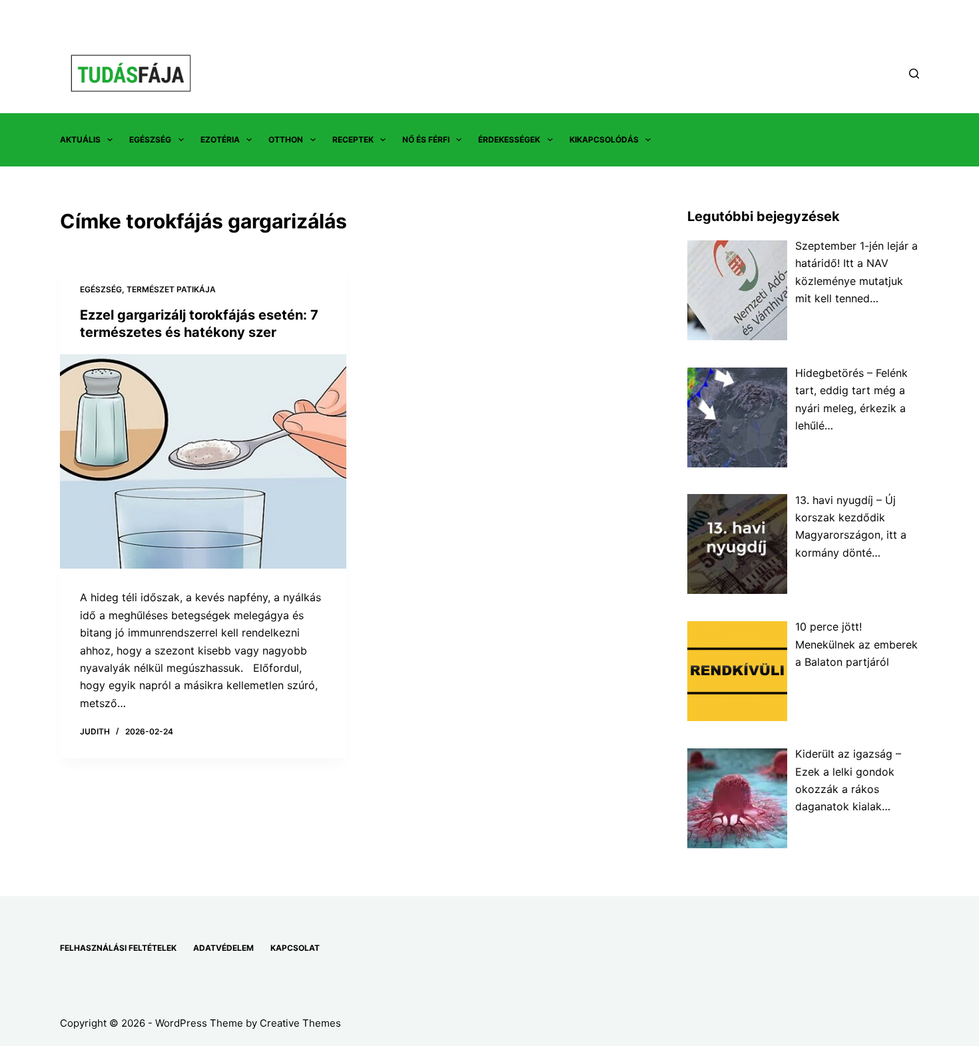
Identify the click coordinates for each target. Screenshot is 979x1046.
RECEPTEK (353, 139)
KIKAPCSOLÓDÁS (604, 139)
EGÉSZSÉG (150, 139)
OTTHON (285, 139)
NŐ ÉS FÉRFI (426, 139)
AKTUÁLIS (80, 139)
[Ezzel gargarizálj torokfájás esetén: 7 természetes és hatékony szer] (203, 461)
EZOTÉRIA (220, 139)
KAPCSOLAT (295, 948)
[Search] (914, 74)
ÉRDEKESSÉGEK (509, 139)
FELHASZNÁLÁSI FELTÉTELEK (118, 948)
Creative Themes (300, 1023)
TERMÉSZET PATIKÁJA (171, 289)
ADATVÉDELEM (223, 948)
